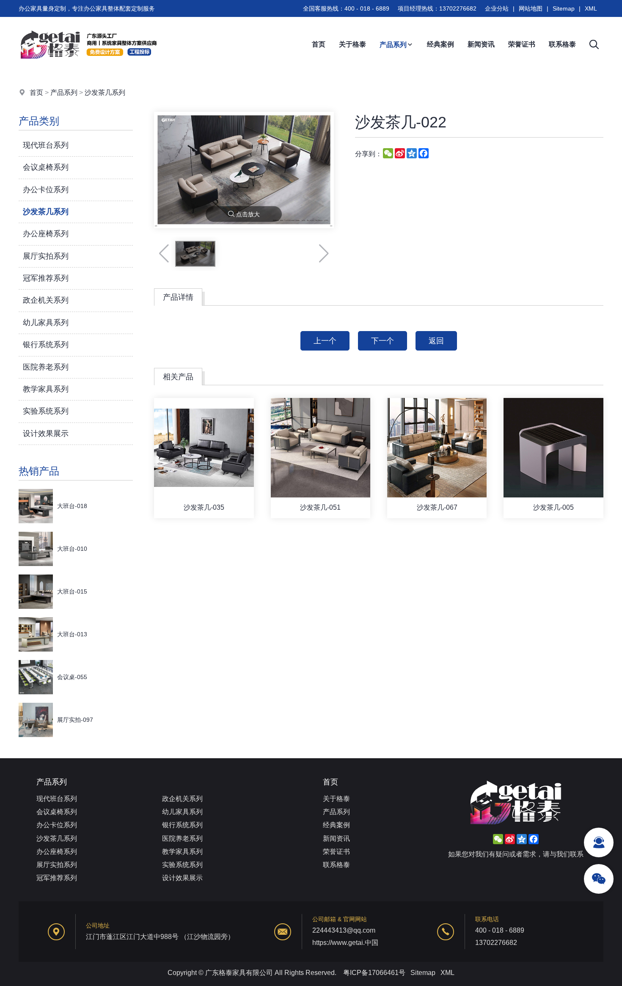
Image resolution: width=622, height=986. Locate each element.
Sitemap (564, 8)
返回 (436, 341)
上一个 (325, 341)
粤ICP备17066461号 (374, 972)
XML (591, 8)
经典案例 (440, 44)
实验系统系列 (46, 411)
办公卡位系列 (46, 189)
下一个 (382, 341)
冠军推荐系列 (46, 278)
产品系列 (393, 44)
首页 (318, 44)
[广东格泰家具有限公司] (88, 69)
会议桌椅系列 (46, 167)
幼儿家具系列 (46, 322)
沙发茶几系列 (105, 92)
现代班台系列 (46, 145)
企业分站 (497, 8)
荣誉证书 (521, 44)
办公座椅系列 (46, 233)
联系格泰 (562, 44)
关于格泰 (352, 44)
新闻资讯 (481, 44)
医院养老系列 (46, 367)
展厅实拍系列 (46, 256)
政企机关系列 (46, 300)
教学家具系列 (46, 389)
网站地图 (530, 8)
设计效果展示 (46, 433)
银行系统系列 (46, 344)
